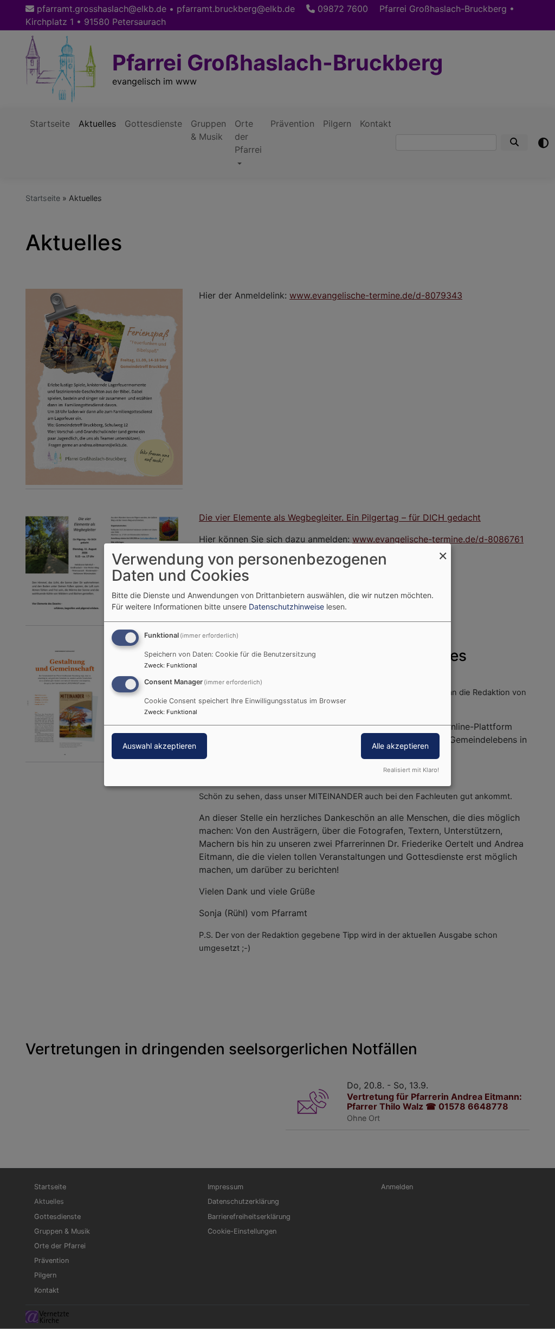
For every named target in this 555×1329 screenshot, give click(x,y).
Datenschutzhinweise (286, 606)
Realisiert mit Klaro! (411, 770)
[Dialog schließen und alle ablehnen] (443, 549)
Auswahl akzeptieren (159, 745)
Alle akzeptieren (400, 745)
